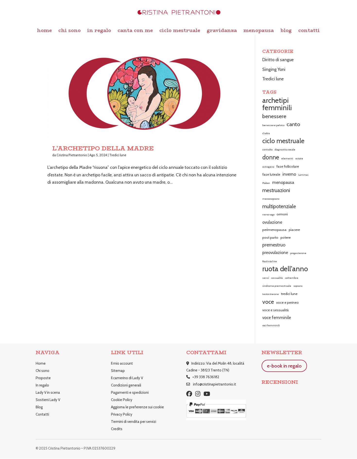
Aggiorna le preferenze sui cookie (137, 407)
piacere (294, 230)
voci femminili (271, 325)
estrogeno (268, 166)
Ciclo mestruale (179, 31)
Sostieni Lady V (48, 400)
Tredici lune (117, 155)
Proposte (43, 378)
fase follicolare (287, 166)
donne (270, 157)
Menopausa (258, 31)
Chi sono (69, 31)
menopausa (283, 182)
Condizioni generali (126, 385)
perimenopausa (274, 230)
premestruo (273, 245)
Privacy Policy (121, 414)
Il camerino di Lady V (127, 378)
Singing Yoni (273, 69)
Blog (286, 31)
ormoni (282, 214)
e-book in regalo (284, 366)
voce (268, 301)
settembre (291, 277)
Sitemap (118, 371)
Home (44, 31)
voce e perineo (287, 302)
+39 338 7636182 (205, 377)
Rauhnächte (269, 261)
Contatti (309, 31)
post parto (270, 237)
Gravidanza (222, 31)
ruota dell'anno (285, 269)
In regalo (99, 31)
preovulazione (275, 252)
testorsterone (270, 294)
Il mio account (122, 363)
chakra (266, 133)
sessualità (277, 277)
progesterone (298, 253)
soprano (297, 285)
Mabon (266, 183)
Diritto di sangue (278, 59)
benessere (274, 116)
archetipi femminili (277, 104)
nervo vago (268, 214)
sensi (265, 277)
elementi (287, 158)
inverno (289, 174)
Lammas (303, 174)
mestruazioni (276, 190)
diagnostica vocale (285, 149)
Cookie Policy (121, 400)
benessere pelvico (273, 125)
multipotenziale (279, 206)
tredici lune (289, 294)
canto (293, 124)
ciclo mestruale (283, 141)
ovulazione (272, 222)
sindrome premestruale (276, 285)
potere (285, 237)
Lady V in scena (48, 392)
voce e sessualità (275, 310)
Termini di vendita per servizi (133, 421)
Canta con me (135, 31)
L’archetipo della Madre (103, 148)
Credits (116, 429)
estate (299, 158)
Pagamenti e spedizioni (130, 392)
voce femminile (276, 317)
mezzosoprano (270, 198)
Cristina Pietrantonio (72, 155)
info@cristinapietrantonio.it (214, 384)
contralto (267, 149)
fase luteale (271, 174)
